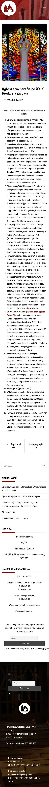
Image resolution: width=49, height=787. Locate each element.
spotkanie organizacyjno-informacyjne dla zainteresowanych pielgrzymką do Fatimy (20, 504)
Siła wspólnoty (8, 512)
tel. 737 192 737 (24, 576)
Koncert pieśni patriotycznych (15, 518)
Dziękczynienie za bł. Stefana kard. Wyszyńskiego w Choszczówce (24, 489)
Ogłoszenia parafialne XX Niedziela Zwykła (21, 496)
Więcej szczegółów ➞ (24, 611)
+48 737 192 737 (28, 743)
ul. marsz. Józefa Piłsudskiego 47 (21, 734)
